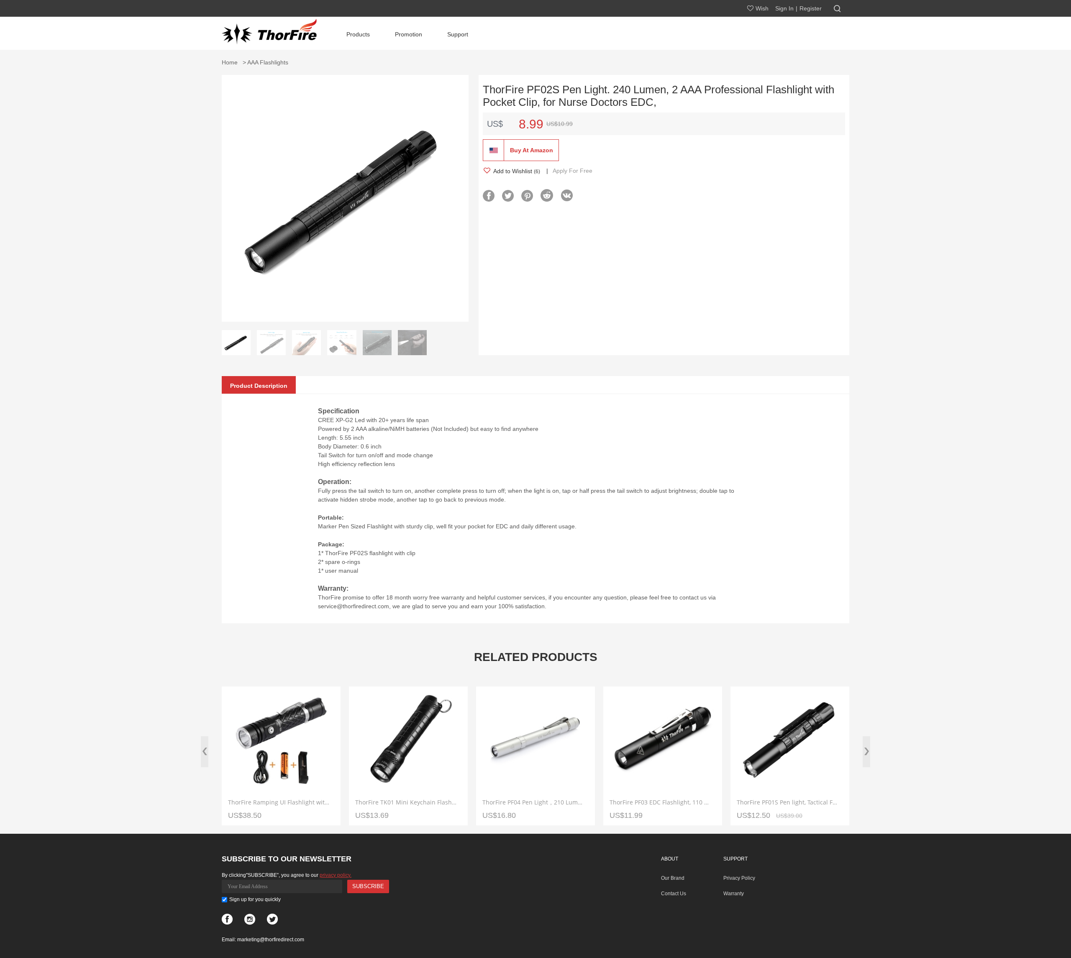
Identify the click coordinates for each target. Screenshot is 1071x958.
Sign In (784, 8)
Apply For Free (572, 170)
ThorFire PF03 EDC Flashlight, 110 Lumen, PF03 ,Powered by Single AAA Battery (661, 802)
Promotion (408, 34)
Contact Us (673, 894)
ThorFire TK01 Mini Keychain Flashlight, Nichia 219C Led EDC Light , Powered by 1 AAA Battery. (406, 802)
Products (358, 34)
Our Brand (672, 878)
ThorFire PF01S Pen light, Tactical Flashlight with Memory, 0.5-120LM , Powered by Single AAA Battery (788, 802)
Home (231, 62)
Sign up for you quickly (255, 899)
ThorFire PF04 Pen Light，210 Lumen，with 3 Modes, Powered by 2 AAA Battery (533, 802)
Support (457, 34)
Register (810, 8)
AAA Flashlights (267, 62)
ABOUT (669, 859)
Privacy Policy (739, 878)
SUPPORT (735, 859)
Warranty (733, 894)
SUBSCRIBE (368, 886)
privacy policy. (335, 875)
